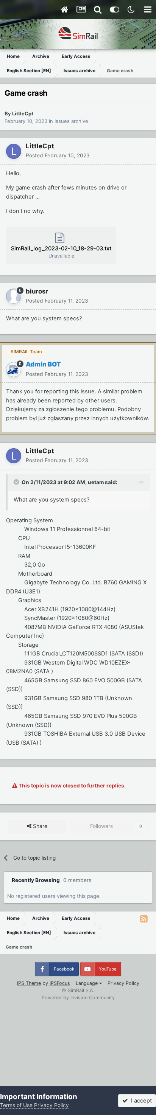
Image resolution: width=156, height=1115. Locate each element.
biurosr (37, 291)
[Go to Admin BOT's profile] (13, 369)
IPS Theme (29, 983)
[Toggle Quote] (17, 482)
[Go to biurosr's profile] (13, 296)
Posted (58, 155)
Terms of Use (16, 1105)
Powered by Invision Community (78, 997)
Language (87, 983)
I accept (140, 1100)
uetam (96, 482)
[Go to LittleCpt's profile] (13, 151)
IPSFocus (60, 983)
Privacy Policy (123, 983)
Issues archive (71, 121)
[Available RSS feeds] (144, 918)
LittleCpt (22, 113)
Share (39, 826)
